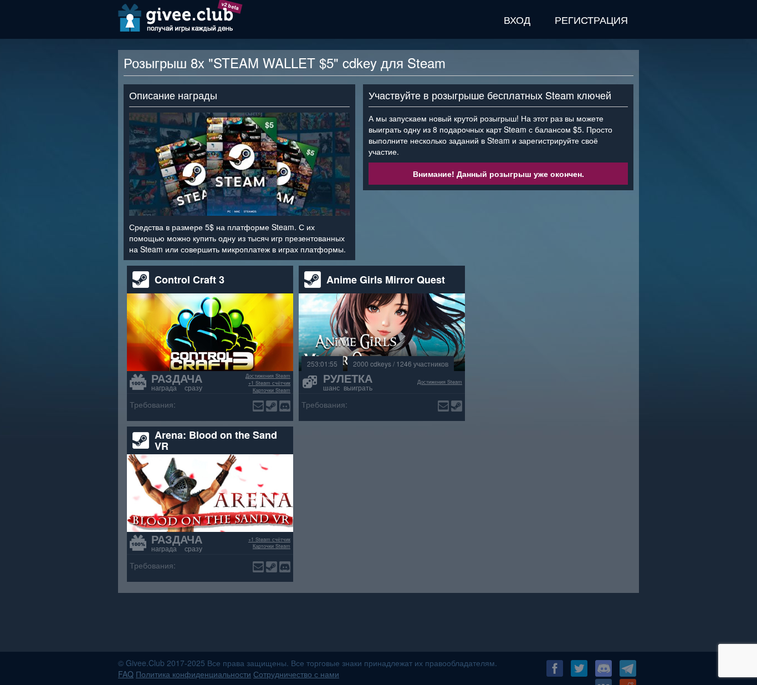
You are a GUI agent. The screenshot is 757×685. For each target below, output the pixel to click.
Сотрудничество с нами (296, 673)
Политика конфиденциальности (193, 673)
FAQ (126, 673)
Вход (517, 19)
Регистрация (591, 19)
